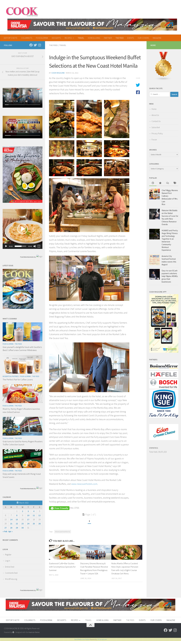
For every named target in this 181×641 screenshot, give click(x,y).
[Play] (6, 246)
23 (22, 523)
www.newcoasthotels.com (84, 483)
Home (154, 109)
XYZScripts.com (102, 639)
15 (17, 519)
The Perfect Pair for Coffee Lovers (18, 379)
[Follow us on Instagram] (39, 45)
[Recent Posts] (152, 183)
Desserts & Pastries (11, 376)
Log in (7, 560)
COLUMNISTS (26, 38)
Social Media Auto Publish (82, 639)
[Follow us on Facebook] (31, 45)
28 (11, 527)
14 (11, 519)
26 (39, 523)
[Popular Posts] (160, 183)
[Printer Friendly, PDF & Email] (59, 507)
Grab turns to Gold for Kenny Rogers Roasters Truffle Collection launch (22, 443)
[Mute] (34, 246)
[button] (22, 229)
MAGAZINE (157, 38)
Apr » (10, 531)
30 (22, 527)
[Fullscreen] (39, 246)
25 (34, 523)
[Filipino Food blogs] (163, 80)
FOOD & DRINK (42, 38)
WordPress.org (11, 579)
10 (28, 515)
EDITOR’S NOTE (10, 38)
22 (17, 523)
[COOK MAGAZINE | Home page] (22, 11)
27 (6, 527)
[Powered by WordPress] (13, 632)
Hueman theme (33, 632)
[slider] (20, 246)
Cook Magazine (58, 73)
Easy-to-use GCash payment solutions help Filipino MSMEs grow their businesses (170, 276)
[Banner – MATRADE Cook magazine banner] (92, 25)
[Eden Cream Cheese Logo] (163, 439)
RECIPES (68, 38)
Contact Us (156, 121)
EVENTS (130, 38)
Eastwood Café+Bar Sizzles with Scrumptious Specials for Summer (62, 567)
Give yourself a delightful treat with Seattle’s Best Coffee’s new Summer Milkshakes (22, 349)
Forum (154, 139)
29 (17, 527)
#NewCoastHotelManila (62, 532)
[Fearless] (22, 202)
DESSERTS (56, 38)
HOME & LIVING (94, 38)
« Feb (5, 531)
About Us (155, 115)
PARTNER (108, 38)
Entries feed (9, 567)
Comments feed (11, 573)
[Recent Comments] (167, 183)
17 (28, 519)
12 (39, 515)
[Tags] (174, 183)
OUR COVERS (143, 38)
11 (34, 515)
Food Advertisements (27, 257)
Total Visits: (153, 452)
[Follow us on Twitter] (35, 45)
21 (11, 523)
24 (28, 523)
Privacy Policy (157, 133)
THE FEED (120, 38)
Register (8, 554)
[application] (22, 229)
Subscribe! (156, 127)
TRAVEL (81, 38)
